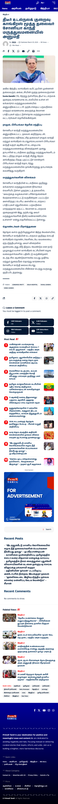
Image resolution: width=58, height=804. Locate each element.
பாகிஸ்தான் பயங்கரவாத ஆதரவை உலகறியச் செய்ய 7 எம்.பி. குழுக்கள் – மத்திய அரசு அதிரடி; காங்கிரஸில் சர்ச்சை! (24, 348)
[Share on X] (13, 51)
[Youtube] (41, 331)
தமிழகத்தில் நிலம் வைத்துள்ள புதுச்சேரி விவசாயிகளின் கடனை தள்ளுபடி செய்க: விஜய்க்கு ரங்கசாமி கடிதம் (28, 564)
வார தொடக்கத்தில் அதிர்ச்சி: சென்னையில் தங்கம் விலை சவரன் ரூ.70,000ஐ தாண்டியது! (24, 435)
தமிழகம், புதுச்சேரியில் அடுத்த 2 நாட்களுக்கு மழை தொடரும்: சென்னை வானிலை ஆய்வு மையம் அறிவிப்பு (25, 361)
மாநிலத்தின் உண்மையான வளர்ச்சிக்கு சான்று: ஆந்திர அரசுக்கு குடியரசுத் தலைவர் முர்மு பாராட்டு (36, 649)
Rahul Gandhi (46, 285)
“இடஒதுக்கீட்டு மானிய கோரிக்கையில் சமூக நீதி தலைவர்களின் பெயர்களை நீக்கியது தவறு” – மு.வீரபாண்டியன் (23, 448)
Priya (14, 42)
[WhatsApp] (53, 710)
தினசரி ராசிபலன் (10, 689)
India (23, 693)
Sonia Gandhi (9, 288)
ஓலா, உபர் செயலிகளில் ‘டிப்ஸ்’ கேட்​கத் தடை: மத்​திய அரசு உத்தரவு (35, 636)
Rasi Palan (25, 696)
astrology (44, 689)
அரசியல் (17, 686)
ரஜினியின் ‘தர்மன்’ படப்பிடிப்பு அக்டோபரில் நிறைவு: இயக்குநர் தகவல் (26, 572)
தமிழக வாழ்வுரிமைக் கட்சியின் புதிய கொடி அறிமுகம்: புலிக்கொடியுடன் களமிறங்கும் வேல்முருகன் (25, 388)
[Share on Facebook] (8, 51)
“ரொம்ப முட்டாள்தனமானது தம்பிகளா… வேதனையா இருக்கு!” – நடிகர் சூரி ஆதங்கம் (25, 462)
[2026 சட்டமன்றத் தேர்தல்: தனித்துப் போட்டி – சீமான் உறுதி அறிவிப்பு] (49, 424)
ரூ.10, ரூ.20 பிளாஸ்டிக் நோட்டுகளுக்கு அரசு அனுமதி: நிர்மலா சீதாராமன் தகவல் (36, 663)
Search (48, 529)
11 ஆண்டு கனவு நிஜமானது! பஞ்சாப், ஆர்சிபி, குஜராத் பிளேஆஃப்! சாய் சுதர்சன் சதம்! (24, 400)
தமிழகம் (26, 686)
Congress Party (18, 285)
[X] (41, 322)
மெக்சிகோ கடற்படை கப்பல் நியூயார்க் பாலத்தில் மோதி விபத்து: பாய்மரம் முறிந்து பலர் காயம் (24, 375)
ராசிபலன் (36, 686)
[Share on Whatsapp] (18, 51)
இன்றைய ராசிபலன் (11, 693)
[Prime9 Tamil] (8, 3)
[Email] (23, 51)
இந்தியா (6, 14)
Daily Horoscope (24, 689)
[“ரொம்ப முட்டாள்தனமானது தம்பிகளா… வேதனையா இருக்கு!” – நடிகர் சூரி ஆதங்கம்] (49, 462)
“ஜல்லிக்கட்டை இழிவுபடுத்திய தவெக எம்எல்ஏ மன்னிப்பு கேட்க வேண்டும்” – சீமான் (26, 580)
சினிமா (6, 696)
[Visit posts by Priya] (5, 44)
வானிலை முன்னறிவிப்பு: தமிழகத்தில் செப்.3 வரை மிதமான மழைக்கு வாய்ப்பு (27, 557)
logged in (19, 311)
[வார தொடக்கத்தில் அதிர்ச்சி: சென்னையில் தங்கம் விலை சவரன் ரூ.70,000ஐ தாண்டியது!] (49, 435)
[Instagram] (16, 331)
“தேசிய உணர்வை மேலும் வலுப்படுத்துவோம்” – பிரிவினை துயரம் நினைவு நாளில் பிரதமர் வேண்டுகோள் (34, 622)
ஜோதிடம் (35, 689)
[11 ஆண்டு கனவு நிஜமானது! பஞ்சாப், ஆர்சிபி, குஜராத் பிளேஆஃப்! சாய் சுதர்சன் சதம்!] (49, 400)
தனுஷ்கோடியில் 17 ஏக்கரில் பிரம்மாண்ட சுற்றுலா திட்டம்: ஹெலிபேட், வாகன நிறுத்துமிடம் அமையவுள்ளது (25, 412)
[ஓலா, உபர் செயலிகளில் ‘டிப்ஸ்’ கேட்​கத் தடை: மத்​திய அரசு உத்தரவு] (9, 634)
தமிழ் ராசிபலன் (43, 693)
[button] (38, 3)
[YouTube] (44, 710)
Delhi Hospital (32, 285)
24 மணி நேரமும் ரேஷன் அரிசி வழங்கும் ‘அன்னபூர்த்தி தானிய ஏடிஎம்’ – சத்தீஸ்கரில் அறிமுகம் (33, 677)
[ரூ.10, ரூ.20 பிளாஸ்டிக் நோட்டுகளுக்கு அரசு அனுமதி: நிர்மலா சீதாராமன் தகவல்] (9, 660)
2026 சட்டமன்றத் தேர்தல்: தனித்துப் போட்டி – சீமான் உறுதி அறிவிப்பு (25, 424)
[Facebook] (16, 322)
